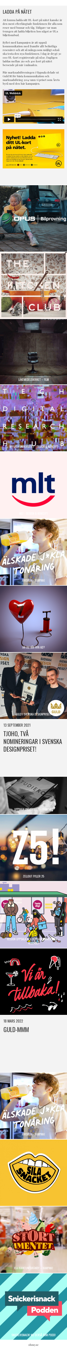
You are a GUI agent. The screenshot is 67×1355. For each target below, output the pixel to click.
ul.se (42, 57)
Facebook (30, 177)
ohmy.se (33, 1345)
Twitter (37, 177)
